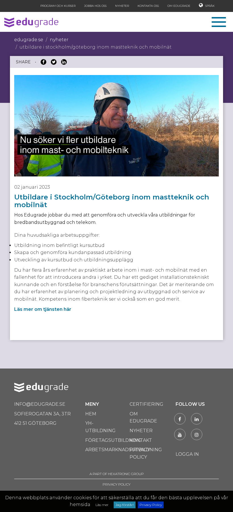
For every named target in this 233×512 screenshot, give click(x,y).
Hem (90, 414)
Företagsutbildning (113, 440)
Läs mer (102, 505)
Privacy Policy (151, 505)
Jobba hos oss (95, 6)
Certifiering (146, 404)
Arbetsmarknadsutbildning (123, 449)
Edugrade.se (28, 39)
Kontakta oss (148, 6)
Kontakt (141, 440)
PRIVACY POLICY (116, 484)
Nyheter (122, 6)
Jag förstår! (124, 505)
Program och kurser (58, 6)
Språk (209, 6)
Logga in (187, 454)
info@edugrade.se (39, 404)
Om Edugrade (178, 6)
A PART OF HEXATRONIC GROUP (117, 474)
